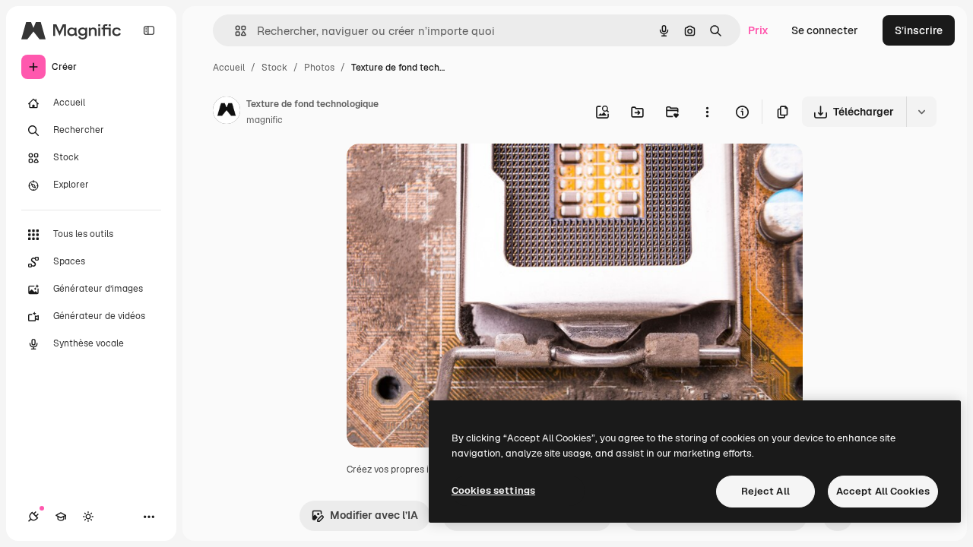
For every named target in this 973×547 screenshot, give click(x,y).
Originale (447, 173)
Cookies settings (493, 490)
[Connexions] (33, 516)
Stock (274, 68)
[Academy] (61, 516)
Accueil (229, 68)
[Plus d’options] (707, 111)
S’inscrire (919, 30)
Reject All (765, 491)
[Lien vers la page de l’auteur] (226, 112)
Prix (758, 30)
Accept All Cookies (883, 491)
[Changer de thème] (88, 516)
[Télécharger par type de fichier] (921, 111)
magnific (264, 120)
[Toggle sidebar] (149, 30)
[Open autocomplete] (234, 30)
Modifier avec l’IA (374, 515)
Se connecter (824, 30)
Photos (319, 68)
